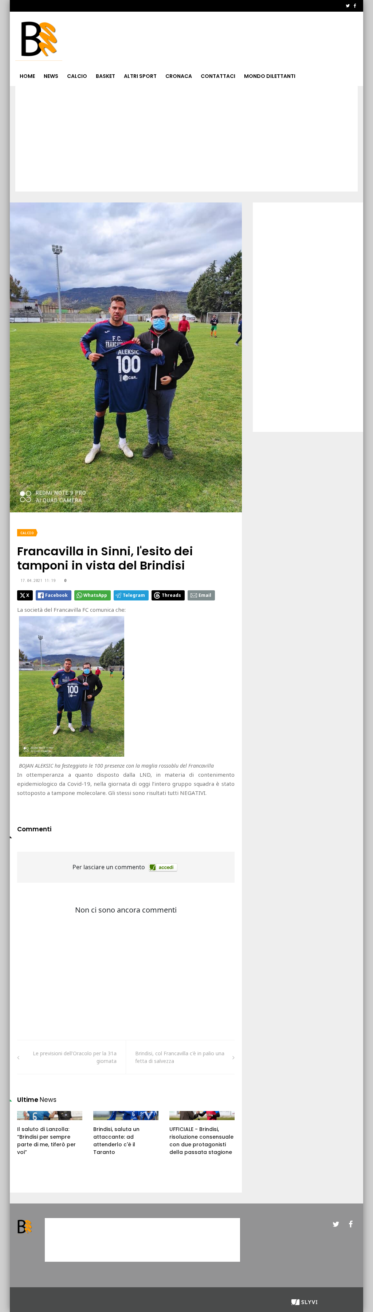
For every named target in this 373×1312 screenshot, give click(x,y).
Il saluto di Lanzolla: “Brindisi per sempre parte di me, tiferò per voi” (46, 1141)
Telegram (134, 595)
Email (205, 595)
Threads (171, 595)
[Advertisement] (186, 141)
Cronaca (178, 76)
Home (27, 76)
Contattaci (218, 76)
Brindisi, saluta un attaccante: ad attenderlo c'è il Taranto (116, 1141)
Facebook (56, 595)
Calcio (77, 76)
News (51, 76)
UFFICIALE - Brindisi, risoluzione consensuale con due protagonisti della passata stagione (201, 1141)
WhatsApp (95, 595)
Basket (105, 76)
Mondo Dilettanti (269, 76)
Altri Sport (140, 76)
